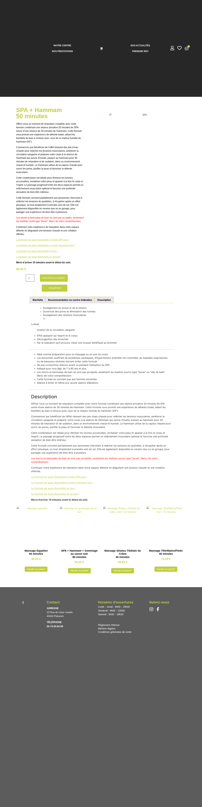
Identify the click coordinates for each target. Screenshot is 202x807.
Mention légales (106, 628)
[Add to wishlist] (71, 277)
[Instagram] (151, 609)
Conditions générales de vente (114, 632)
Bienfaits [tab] (38, 299)
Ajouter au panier (53, 278)
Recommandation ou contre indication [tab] (70, 299)
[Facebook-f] (158, 609)
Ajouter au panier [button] (36, 569)
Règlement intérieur (109, 625)
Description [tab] (104, 299)
